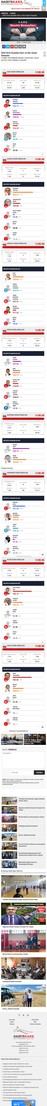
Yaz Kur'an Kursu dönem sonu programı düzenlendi (17, 1074)
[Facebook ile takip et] (19, 1015)
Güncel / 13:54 (25, 7)
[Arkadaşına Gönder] (16, 46)
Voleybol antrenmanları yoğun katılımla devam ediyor (17, 1066)
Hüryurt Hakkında (35, 1024)
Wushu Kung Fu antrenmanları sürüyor (14, 1071)
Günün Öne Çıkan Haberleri (10, 1059)
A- (45, 55)
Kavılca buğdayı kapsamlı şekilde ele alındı (15, 1098)
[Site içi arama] (28, 1015)
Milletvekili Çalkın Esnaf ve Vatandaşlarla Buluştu (17, 1082)
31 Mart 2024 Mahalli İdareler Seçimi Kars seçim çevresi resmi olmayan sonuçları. (20, 59)
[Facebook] (4, 46)
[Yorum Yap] (24, 46)
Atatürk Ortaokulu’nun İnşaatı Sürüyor (13, 1085)
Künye (12, 1022)
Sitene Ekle (35, 1019)
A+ (44, 53)
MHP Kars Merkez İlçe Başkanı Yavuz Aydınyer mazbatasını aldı (20, 1087)
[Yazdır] (20, 46)
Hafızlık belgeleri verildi (9, 1090)
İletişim (12, 1024)
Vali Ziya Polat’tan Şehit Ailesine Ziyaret (14, 1092)
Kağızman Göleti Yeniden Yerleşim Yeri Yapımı (16, 1064)
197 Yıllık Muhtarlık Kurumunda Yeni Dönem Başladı (17, 1095)
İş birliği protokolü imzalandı (11, 1069)
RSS (35, 1022)
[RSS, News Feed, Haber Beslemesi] (23, 1015)
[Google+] (12, 46)
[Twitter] (8, 46)
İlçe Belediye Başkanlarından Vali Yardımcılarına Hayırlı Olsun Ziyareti (22, 1079)
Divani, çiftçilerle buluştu (10, 1077)
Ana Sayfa (12, 1019)
